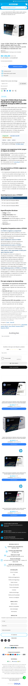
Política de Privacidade (14, 595)
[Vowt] (14, 683)
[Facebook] (9, 640)
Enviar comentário (14, 367)
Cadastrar (14, 634)
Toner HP (12, 322)
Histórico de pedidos (14, 606)
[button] (1, 4)
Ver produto (14, 408)
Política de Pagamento (14, 577)
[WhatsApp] (5, 640)
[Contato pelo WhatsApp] (24, 677)
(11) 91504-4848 (20, 144)
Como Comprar (14, 572)
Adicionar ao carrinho (17, 66)
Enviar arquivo (15, 363)
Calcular (23, 83)
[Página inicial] (14, 4)
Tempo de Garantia (14, 585)
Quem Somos (14, 582)
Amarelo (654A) (20, 326)
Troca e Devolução (14, 587)
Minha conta (14, 604)
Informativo (14, 611)
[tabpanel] (14, 214)
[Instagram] (2, 640)
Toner (7, 322)
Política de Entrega (14, 592)
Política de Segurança (14, 580)
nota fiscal (17, 162)
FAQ (14, 574)
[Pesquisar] (25, 7)
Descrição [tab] (3, 96)
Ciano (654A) (12, 326)
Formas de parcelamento (6, 61)
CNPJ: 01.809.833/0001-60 (14, 680)
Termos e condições (14, 597)
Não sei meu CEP (4, 86)
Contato (14, 590)
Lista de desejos (14, 609)
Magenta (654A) (5, 328)
